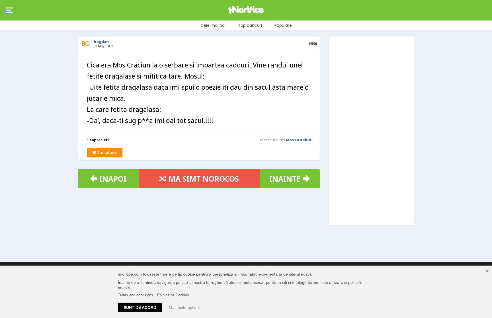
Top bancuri (250, 25)
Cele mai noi (213, 25)
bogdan (101, 41)
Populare (283, 25)
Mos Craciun (298, 140)
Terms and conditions (135, 295)
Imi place (106, 152)
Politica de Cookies (173, 295)
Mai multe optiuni (184, 307)
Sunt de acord (140, 307)
